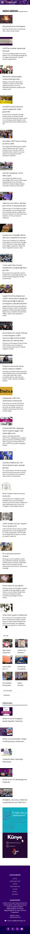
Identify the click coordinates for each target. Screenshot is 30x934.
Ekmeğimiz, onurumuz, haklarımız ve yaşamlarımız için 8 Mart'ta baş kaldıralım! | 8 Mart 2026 (15, 802)
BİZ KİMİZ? (15, 894)
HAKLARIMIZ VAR (15, 886)
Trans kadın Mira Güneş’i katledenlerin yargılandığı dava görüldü (14, 267)
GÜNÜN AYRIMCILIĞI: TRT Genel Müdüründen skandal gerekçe (13, 465)
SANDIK (15, 884)
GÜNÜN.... (15, 891)
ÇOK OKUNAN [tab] (7, 691)
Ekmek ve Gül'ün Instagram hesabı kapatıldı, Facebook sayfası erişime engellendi (12, 721)
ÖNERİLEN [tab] (6, 695)
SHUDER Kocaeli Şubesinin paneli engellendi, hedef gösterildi (12, 109)
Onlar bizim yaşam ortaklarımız (14, 615)
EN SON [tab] (5, 636)
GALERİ (15, 889)
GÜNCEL (15, 878)
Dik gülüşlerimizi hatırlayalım (13, 26)
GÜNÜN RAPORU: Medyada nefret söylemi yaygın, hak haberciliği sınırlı (13, 430)
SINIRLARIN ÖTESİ (15, 881)
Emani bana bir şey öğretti (12, 585)
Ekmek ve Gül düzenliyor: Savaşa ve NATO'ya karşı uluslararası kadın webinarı (14, 741)
